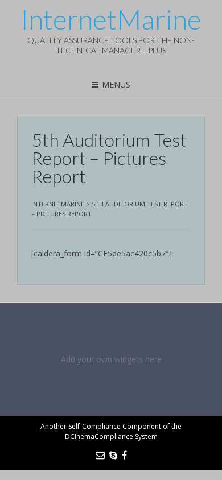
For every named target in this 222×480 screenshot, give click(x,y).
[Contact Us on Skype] (113, 455)
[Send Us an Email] (100, 455)
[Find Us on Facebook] (124, 455)
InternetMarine (111, 19)
